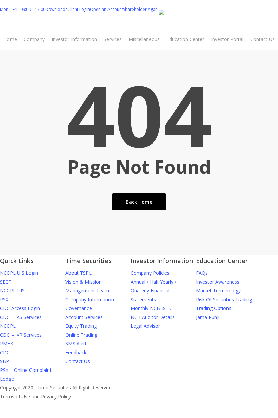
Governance (78, 308)
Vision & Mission (83, 282)
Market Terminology (218, 290)
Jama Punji (207, 317)
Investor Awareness (217, 282)
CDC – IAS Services (21, 317)
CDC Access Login (20, 308)
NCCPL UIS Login (19, 273)
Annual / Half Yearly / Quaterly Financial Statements (153, 291)
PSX (4, 299)
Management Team (87, 290)
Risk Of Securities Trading (224, 299)
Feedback (75, 352)
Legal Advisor (145, 326)
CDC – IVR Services (21, 334)
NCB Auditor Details (153, 317)
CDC (5, 352)
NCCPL (8, 326)
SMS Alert (76, 343)
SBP (4, 361)
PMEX (6, 343)
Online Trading (81, 334)
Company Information (89, 299)
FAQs (202, 273)
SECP (6, 282)
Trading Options (213, 308)
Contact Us (77, 361)
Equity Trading (81, 326)
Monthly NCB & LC (151, 308)
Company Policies (150, 273)
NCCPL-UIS (12, 290)
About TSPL (78, 273)
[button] (139, 413)
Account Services (84, 317)
